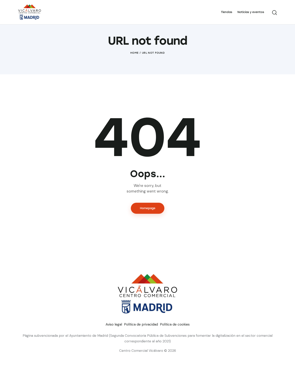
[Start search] (274, 12)
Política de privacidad (141, 324)
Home (134, 52)
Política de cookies (175, 324)
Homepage (147, 208)
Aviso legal (114, 324)
